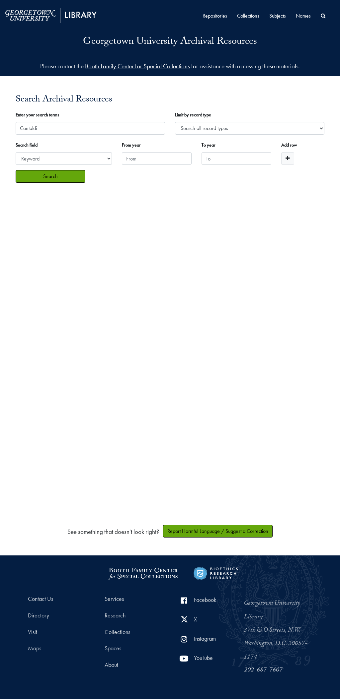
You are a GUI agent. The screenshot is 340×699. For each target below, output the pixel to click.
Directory (38, 615)
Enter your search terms (37, 115)
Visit (32, 632)
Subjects (277, 15)
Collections (248, 15)
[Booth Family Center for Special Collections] (143, 572)
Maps (34, 648)
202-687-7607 (263, 670)
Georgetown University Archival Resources (170, 42)
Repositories (215, 15)
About (111, 664)
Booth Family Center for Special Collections (137, 66)
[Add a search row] (287, 158)
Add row (289, 145)
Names (303, 15)
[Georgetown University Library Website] (51, 15)
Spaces (113, 648)
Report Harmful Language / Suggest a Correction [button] (217, 531)
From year (131, 145)
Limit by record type (193, 115)
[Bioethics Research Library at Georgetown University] (215, 572)
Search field (27, 145)
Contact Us (40, 599)
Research (115, 615)
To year (208, 145)
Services (114, 599)
